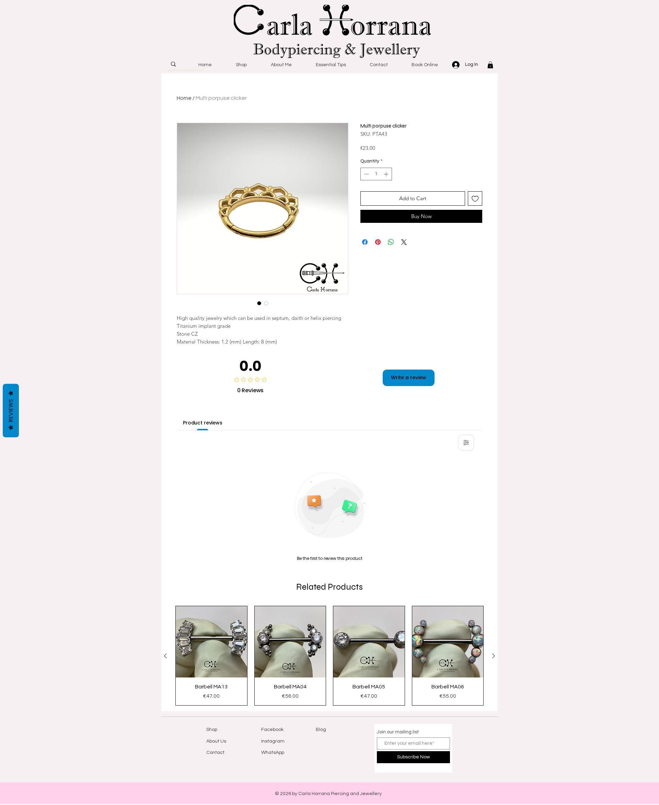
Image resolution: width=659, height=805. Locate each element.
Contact (215, 752)
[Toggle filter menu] (466, 442)
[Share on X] (404, 242)
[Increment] (386, 174)
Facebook (272, 729)
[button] (490, 64)
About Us (216, 741)
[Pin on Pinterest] (378, 242)
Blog (321, 729)
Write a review (408, 377)
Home (184, 98)
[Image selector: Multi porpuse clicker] (259, 303)
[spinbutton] (376, 174)
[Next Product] (493, 656)
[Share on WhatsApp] (391, 242)
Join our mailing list (398, 732)
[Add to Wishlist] (475, 198)
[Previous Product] (165, 656)
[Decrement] (365, 174)
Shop (211, 729)
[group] (329, 655)
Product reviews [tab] (202, 422)
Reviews (11, 410)
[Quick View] (211, 641)
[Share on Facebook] (365, 242)
